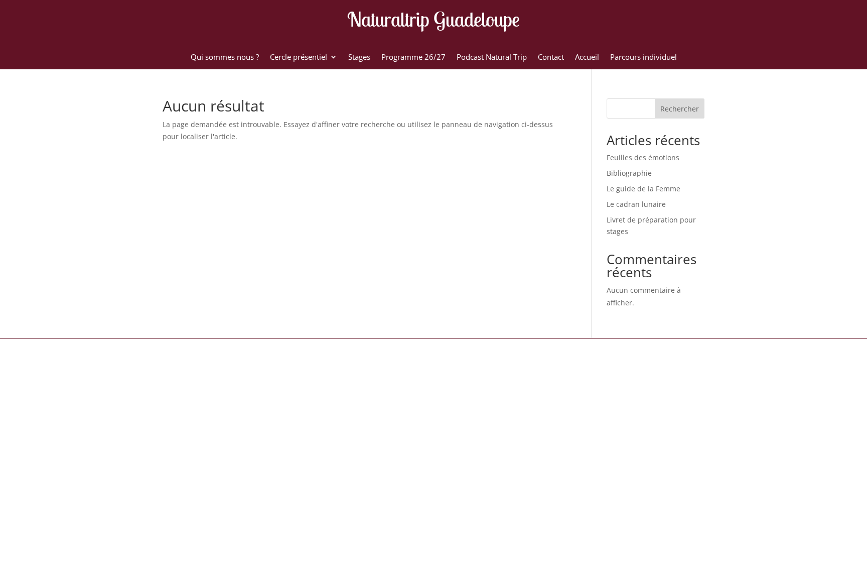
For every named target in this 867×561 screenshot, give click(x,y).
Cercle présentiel (298, 57)
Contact (551, 57)
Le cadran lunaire (636, 204)
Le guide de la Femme (643, 188)
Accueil (587, 57)
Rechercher (679, 109)
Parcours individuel (643, 57)
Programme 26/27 (413, 57)
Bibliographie (629, 173)
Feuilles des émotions (643, 157)
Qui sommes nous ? (225, 57)
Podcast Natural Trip (492, 57)
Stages (359, 57)
